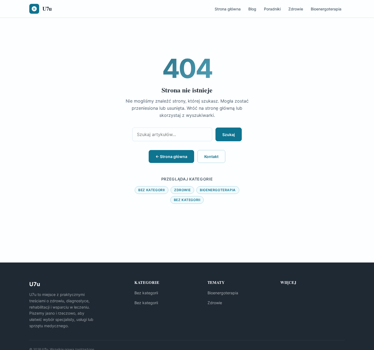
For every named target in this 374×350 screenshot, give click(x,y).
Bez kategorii (151, 190)
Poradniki (272, 9)
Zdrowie (295, 9)
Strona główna (228, 9)
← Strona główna (171, 156)
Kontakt (211, 156)
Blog (252, 9)
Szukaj (228, 134)
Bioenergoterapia (326, 9)
